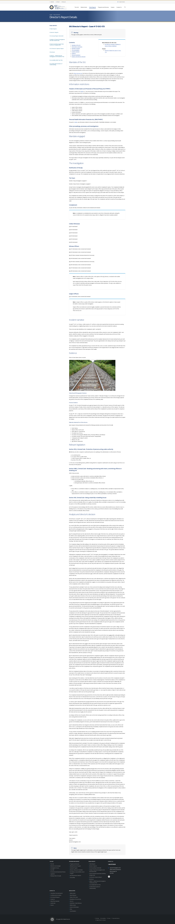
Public (53, 28)
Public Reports (92, 7)
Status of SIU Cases (74, 897)
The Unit (77, 7)
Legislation (52, 873)
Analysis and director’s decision (78, 56)
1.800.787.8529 (122, 2)
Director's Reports (93, 866)
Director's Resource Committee (76, 870)
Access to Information (74, 907)
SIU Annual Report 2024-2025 (95, 868)
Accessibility (72, 877)
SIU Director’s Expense (57, 48)
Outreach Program (73, 868)
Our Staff (52, 870)
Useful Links (52, 903)
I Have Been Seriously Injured (56, 893)
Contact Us (119, 7)
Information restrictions (77, 46)
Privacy (109, 918)
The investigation (75, 50)
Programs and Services (103, 7)
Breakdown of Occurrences (75, 899)
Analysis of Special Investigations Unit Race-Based (57, 40)
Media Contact (73, 905)
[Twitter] (109, 877)
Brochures (91, 879)
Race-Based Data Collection (75, 875)
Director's (54, 32)
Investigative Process (54, 868)
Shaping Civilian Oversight (55, 875)
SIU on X (71, 901)
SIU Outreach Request (55, 897)
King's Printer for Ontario (101, 920)
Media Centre (84, 7)
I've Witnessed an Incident (55, 895)
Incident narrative (75, 51)
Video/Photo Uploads (54, 901)
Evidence (74, 53)
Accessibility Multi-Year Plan (95, 884)
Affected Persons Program (75, 866)
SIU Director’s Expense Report (95, 877)
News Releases (73, 895)
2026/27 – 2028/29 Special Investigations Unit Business (57, 56)
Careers (52, 2)
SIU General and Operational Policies (57, 872)
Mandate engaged (76, 48)
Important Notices (115, 918)
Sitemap (58, 2)
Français (64, 2)
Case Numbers (73, 911)
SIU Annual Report (56, 36)
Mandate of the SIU (76, 45)
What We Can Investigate (55, 866)
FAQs (71, 909)
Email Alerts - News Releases (76, 903)
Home (51, 14)
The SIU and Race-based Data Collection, (57, 44)
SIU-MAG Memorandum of (56, 64)
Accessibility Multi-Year (56, 60)
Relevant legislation (76, 55)
